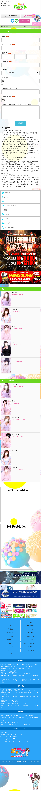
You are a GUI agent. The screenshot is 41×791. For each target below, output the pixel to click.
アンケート (31, 646)
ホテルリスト (10, 650)
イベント (30, 629)
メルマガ (10, 646)
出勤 (31, 622)
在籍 (10, 625)
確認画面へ (20, 123)
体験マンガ (10, 639)
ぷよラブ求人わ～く (6, 732)
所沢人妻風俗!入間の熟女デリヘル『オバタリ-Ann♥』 (17, 715)
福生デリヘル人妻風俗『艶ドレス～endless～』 (15, 673)
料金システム (30, 625)
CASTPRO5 (20, 763)
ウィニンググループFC (7, 739)
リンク (10, 653)
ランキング (10, 632)
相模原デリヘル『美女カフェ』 (10, 701)
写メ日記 (10, 629)
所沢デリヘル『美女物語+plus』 (10, 722)
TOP (10, 622)
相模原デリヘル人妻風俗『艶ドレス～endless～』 (16, 703)
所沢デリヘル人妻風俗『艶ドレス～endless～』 (15, 724)
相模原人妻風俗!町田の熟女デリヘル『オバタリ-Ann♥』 (17, 690)
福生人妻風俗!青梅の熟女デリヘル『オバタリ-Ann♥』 (17, 666)
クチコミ (10, 643)
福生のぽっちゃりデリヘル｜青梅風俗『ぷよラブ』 (16, 668)
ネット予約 (10, 636)
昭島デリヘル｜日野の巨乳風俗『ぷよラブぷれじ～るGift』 (19, 664)
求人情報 (30, 632)
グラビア (30, 639)
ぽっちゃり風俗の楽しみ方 (31, 643)
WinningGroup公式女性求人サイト (11, 734)
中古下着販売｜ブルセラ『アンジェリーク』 (14, 741)
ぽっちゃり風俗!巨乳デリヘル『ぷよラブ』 (21, 761)
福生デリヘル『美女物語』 (8, 671)
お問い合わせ (30, 636)
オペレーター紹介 (31, 650)
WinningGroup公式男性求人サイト (11, 737)
